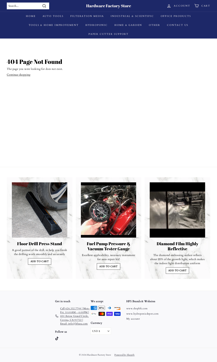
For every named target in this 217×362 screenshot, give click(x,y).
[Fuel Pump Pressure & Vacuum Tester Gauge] (108, 210)
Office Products (176, 16)
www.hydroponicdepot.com (142, 313)
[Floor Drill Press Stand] (39, 210)
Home (31, 16)
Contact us (177, 25)
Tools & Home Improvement (54, 25)
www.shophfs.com (136, 308)
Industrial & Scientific (132, 16)
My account (133, 318)
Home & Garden (128, 25)
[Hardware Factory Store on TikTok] (57, 338)
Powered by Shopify (124, 354)
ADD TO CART (40, 261)
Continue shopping (19, 75)
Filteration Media (87, 16)
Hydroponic (96, 25)
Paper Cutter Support (108, 34)
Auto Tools (53, 16)
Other (154, 25)
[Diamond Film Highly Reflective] (177, 210)
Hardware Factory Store (108, 5)
